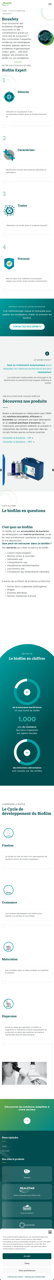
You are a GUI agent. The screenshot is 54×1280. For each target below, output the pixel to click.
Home (4, 11)
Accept (27, 1256)
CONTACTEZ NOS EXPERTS (27, 327)
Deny (27, 1263)
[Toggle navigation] (50, 4)
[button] (50, 1232)
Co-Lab (5, 1151)
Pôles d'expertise (17, 11)
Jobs (4, 1146)
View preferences (27, 1271)
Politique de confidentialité (35, 1276)
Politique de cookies (15, 1276)
